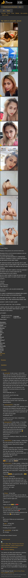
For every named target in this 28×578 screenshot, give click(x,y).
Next (8, 10)
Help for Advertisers (5, 545)
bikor (5, 523)
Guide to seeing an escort (17, 545)
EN (18, 2)
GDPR (6, 572)
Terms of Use (17, 571)
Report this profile (6, 539)
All (3, 10)
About (7, 543)
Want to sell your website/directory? (9, 547)
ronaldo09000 (7, 530)
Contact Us (11, 572)
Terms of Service (14, 576)
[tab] (14, 359)
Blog (10, 543)
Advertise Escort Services (18, 543)
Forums (3, 543)
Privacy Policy (4, 576)
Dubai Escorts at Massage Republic (6, 2)
